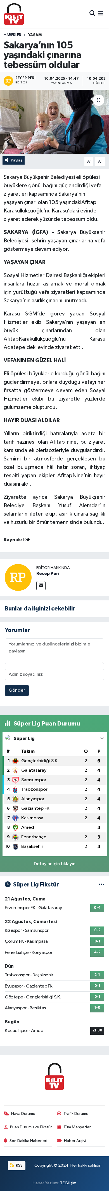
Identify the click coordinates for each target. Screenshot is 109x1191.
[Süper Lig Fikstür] (101, 884)
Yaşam (35, 35)
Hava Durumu (23, 1114)
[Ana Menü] (100, 13)
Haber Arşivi (75, 1141)
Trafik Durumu (75, 1114)
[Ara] (92, 13)
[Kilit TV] (14, 14)
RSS (19, 1165)
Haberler (12, 35)
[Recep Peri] (18, 577)
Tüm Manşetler (77, 1127)
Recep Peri (47, 573)
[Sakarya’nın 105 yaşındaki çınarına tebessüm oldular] (54, 122)
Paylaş (16, 160)
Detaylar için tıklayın (54, 864)
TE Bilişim (68, 1183)
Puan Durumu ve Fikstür (31, 1127)
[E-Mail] (41, 585)
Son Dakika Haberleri (28, 1141)
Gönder (17, 690)
